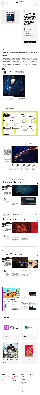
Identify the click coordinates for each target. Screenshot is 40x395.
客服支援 (22, 378)
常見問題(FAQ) (23, 379)
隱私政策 (20, 392)
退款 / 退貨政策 (23, 382)
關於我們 (22, 376)
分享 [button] (26, 45)
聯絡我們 (22, 383)
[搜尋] (36, 5)
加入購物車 (30, 42)
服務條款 (16, 392)
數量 (24, 37)
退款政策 (23, 392)
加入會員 (22, 380)
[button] (3, 2)
